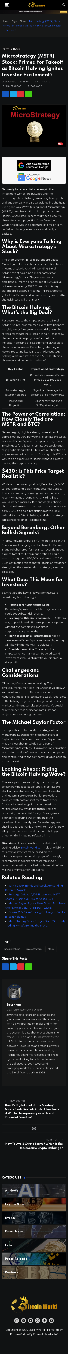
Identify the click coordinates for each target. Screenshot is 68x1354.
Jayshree (10, 82)
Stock (51, 949)
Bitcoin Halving (12, 949)
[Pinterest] (20, 94)
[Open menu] (6, 5)
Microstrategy (34, 949)
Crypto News (19, 21)
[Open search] (64, 4)
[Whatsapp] (28, 94)
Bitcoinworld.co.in (32, 847)
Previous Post (18, 1101)
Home (5, 21)
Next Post (52, 1140)
